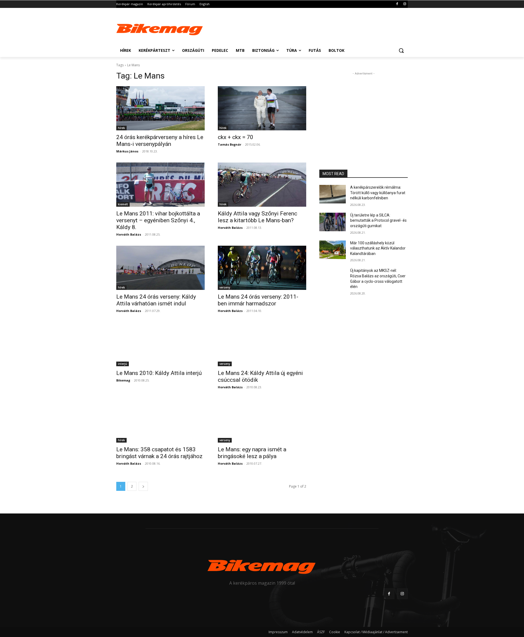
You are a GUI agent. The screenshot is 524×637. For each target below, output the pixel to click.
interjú (122, 364)
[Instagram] (404, 4)
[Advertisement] (303, 28)
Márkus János (127, 151)
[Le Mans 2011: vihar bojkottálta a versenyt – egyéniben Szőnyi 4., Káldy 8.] (160, 185)
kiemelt (123, 204)
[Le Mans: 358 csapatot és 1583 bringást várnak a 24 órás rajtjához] (160, 420)
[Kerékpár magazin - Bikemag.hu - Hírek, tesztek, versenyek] (160, 28)
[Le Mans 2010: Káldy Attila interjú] (160, 344)
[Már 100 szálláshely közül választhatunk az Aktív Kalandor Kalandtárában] (332, 250)
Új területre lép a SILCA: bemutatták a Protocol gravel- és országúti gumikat (378, 220)
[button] (401, 50)
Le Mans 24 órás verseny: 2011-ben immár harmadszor (258, 300)
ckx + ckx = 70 (235, 137)
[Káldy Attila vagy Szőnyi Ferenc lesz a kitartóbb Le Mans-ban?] (262, 185)
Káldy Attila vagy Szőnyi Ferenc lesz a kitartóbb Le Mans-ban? (257, 217)
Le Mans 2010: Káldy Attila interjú (159, 373)
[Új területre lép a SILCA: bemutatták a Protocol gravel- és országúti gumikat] (332, 222)
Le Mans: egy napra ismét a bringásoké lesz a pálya (252, 452)
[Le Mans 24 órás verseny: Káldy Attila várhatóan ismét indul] (160, 268)
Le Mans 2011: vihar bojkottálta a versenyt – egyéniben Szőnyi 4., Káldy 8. (158, 220)
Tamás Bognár (229, 144)
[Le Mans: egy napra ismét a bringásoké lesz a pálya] (262, 420)
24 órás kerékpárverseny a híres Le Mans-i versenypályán (159, 140)
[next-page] (143, 486)
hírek (121, 128)
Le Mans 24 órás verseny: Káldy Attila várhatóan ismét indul (156, 300)
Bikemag (123, 380)
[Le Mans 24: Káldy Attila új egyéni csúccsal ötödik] (262, 344)
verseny (224, 287)
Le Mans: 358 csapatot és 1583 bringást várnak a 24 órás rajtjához (159, 452)
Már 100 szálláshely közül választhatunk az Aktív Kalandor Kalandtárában (378, 248)
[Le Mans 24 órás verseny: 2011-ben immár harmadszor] (262, 268)
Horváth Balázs (128, 234)
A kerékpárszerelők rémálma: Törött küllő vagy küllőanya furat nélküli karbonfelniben (377, 192)
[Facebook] (397, 4)
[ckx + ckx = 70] (262, 108)
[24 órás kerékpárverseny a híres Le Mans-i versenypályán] (160, 108)
